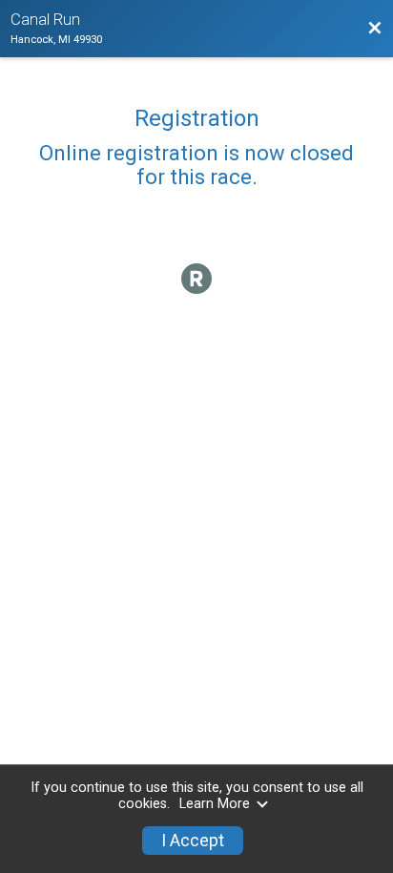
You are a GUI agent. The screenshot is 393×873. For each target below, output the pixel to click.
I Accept (192, 840)
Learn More (214, 804)
